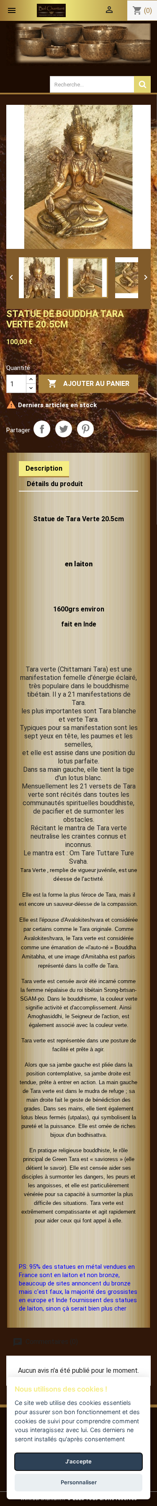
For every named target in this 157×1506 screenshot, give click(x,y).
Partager (41, 429)
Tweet (63, 429)
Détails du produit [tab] (55, 484)
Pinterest (85, 429)
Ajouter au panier (88, 383)
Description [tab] (44, 468)
